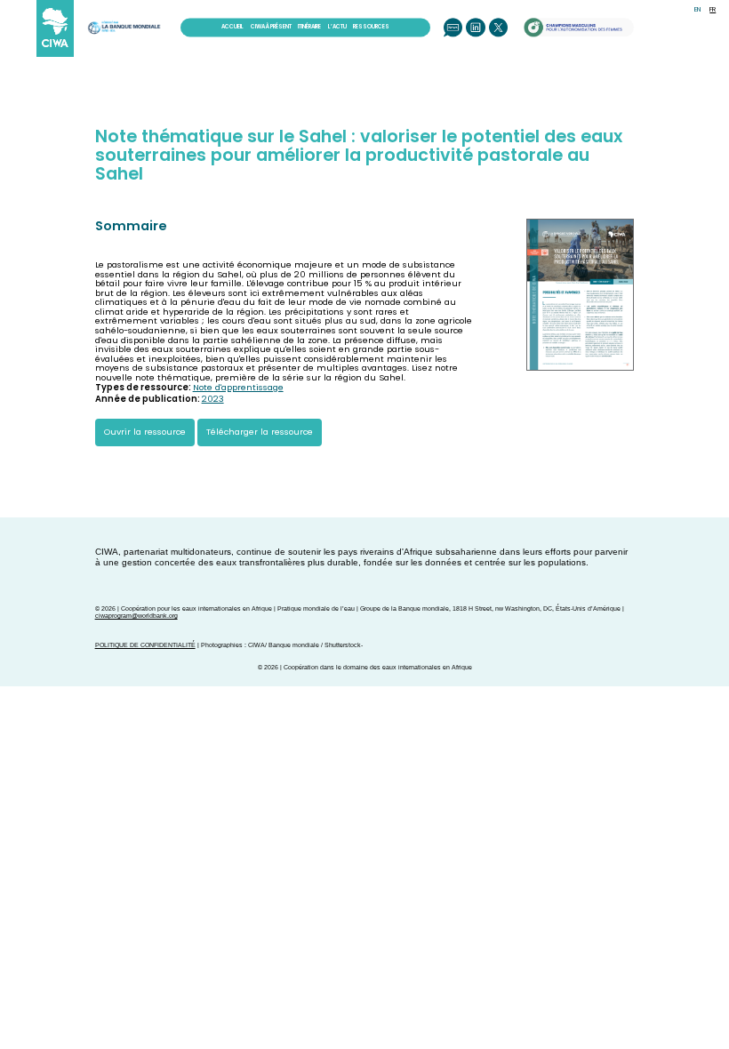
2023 (213, 398)
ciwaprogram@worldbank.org (136, 616)
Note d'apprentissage (238, 387)
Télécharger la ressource (259, 431)
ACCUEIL (232, 27)
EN (697, 9)
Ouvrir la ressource (145, 431)
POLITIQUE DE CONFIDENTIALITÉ (145, 645)
